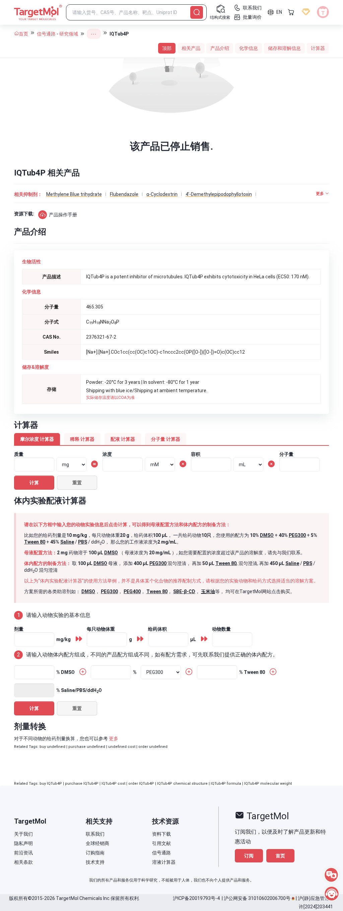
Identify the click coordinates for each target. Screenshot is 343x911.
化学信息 (248, 48)
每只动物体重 (101, 629)
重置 (77, 482)
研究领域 (68, 34)
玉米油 (208, 591)
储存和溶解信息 (284, 48)
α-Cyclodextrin (162, 194)
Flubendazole (124, 194)
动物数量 (221, 629)
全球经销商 (97, 843)
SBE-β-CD (184, 591)
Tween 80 (34, 542)
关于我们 (23, 834)
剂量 (18, 629)
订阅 (249, 855)
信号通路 (46, 34)
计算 (34, 482)
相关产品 (191, 48)
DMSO (267, 535)
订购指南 (95, 852)
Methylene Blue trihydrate (74, 194)
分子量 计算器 (165, 439)
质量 (18, 454)
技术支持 (95, 862)
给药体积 (157, 629)
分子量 (286, 454)
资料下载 (161, 834)
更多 (113, 738)
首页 (23, 34)
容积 (195, 454)
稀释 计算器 (82, 439)
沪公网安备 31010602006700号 (257, 898)
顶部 (167, 48)
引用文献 (161, 843)
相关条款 (23, 862)
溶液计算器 (164, 862)
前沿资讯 (23, 852)
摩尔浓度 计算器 (37, 439)
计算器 (318, 48)
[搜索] (196, 12)
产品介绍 (219, 48)
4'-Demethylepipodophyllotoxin (219, 194)
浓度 (107, 454)
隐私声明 (23, 843)
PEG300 (297, 535)
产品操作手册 (63, 214)
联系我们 (95, 834)
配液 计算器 (123, 439)
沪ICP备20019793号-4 (196, 898)
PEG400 (132, 591)
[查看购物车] (291, 12)
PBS (82, 542)
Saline (67, 542)
